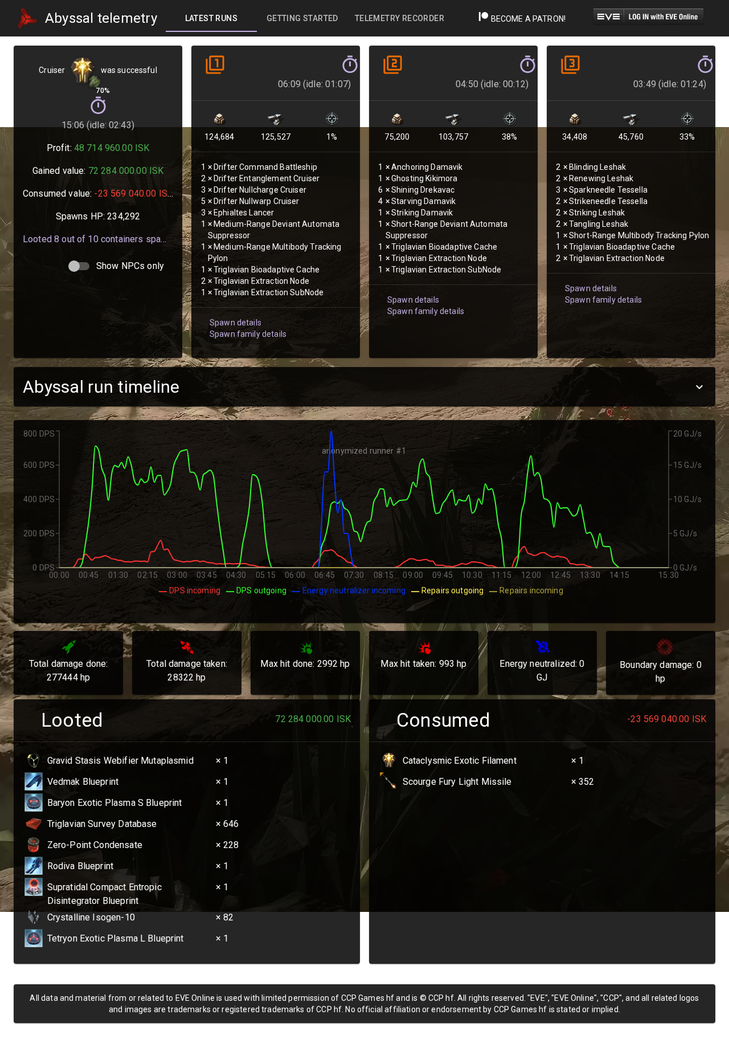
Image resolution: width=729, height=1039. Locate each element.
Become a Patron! (527, 18)
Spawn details (235, 322)
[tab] (211, 18)
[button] (364, 386)
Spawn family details (248, 334)
